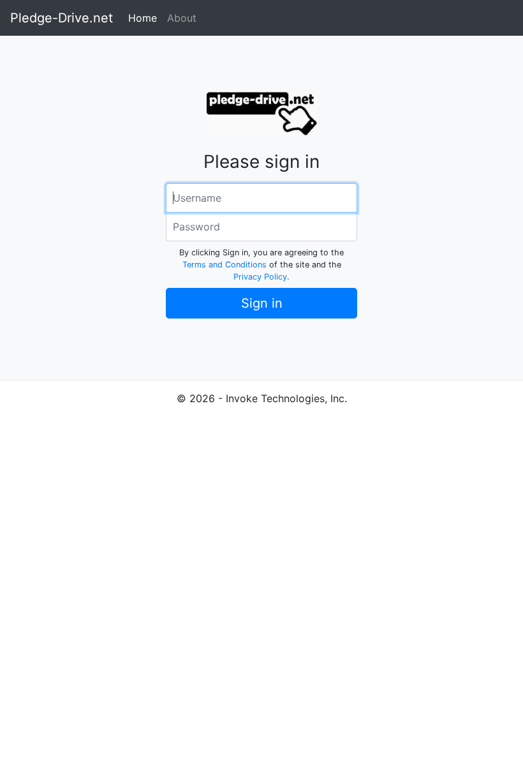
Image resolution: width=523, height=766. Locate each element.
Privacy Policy (260, 277)
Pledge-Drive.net (61, 18)
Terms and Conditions (224, 264)
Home (142, 17)
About (181, 17)
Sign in (262, 303)
